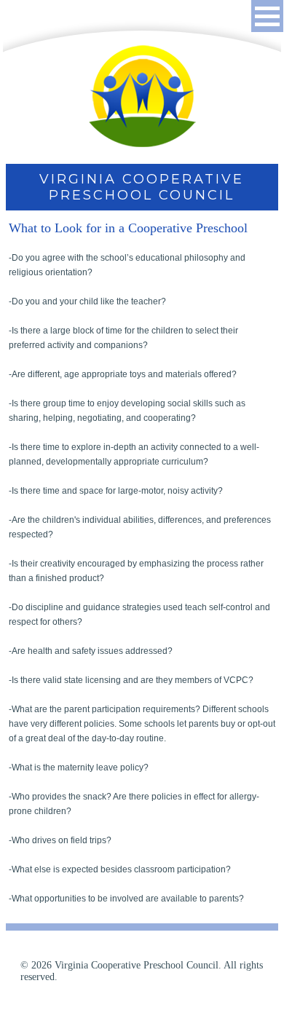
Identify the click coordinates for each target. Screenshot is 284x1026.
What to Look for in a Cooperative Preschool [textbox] (128, 228)
